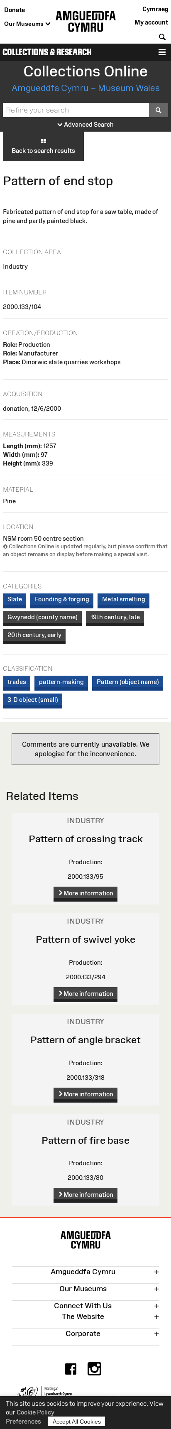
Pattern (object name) (128, 681)
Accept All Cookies (77, 1421)
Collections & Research (47, 52)
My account (151, 22)
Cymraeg (155, 8)
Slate (14, 599)
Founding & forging (62, 599)
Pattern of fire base (85, 1140)
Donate (14, 9)
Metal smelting (123, 599)
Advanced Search (88, 124)
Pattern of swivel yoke (85, 939)
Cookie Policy (35, 1412)
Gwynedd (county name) (42, 616)
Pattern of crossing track (86, 838)
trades (16, 681)
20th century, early (34, 634)
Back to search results (43, 150)
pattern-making (61, 681)
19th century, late (115, 616)
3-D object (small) (32, 699)
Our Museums (24, 23)
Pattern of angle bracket (85, 1039)
